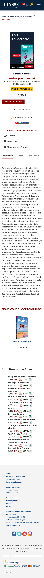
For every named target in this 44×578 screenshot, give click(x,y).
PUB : (26, 379)
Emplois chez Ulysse (13, 493)
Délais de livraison (12, 498)
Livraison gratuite (12, 501)
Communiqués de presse (15, 482)
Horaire (8, 506)
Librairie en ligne (16, 17)
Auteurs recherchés (13, 487)
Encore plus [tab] (34, 155)
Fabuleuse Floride (22, 341)
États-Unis (28, 17)
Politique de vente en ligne (15, 520)
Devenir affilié (11, 514)
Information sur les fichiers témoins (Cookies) (22, 523)
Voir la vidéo (23, 123)
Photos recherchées (13, 490)
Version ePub (12, 141)
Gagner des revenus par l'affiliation (18, 511)
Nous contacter (11, 503)
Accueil (4, 17)
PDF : (16, 379)
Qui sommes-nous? (13, 479)
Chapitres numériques (17, 147)
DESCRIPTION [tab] (7, 155)
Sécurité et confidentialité (15, 517)
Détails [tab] (21, 155)
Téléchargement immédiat (22, 109)
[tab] (22, 369)
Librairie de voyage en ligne (15, 476)
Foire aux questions (13, 525)
